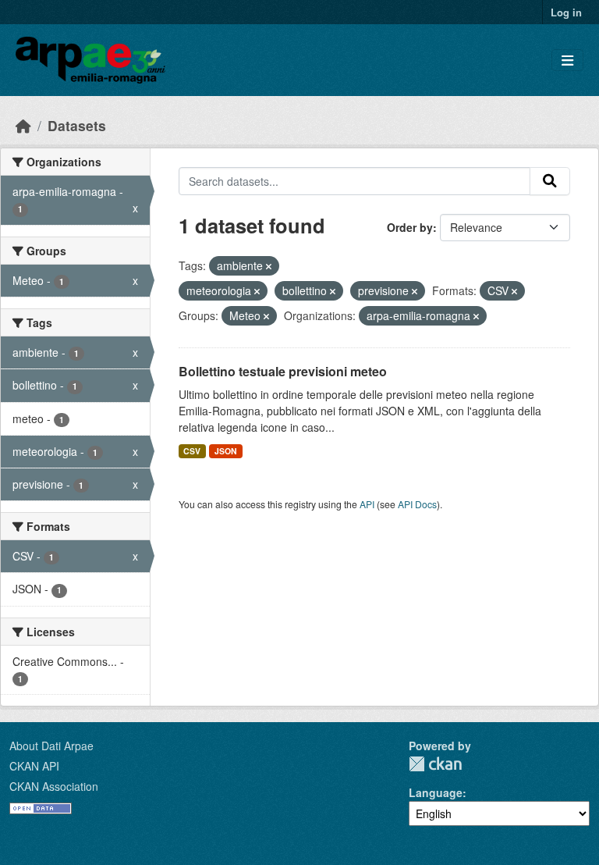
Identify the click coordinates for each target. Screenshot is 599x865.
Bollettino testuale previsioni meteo (283, 371)
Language (436, 792)
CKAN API (34, 766)
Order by (410, 227)
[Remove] (268, 266)
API (367, 504)
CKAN (435, 764)
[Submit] (550, 181)
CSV (191, 451)
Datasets (77, 125)
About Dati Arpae (51, 745)
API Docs (417, 504)
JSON (225, 451)
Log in (566, 12)
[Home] (23, 125)
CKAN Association (53, 786)
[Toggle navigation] (567, 60)
